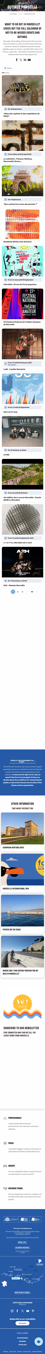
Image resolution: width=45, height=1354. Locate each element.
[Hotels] (19, 8)
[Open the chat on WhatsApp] (39, 1341)
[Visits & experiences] (23, 8)
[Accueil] (18, 8)
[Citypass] (21, 8)
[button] (30, 8)
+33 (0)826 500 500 (22, 1247)
